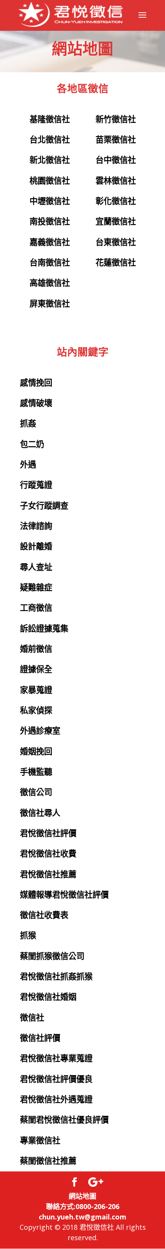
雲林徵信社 (116, 181)
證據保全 (36, 669)
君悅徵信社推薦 (48, 874)
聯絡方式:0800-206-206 (82, 1206)
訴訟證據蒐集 (44, 628)
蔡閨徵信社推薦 (48, 1161)
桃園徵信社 (50, 181)
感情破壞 (36, 403)
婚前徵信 (36, 649)
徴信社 (32, 1017)
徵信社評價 (40, 1038)
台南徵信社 (50, 262)
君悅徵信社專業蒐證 (56, 1058)
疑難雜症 (36, 587)
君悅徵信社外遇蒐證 (56, 1099)
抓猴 (28, 935)
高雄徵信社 (50, 283)
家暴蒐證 (36, 690)
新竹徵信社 (116, 119)
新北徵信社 (50, 160)
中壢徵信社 (50, 201)
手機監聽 (36, 772)
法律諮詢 (36, 526)
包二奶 (32, 444)
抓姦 (28, 423)
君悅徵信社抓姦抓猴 (56, 976)
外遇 (28, 464)
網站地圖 (82, 1196)
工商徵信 (36, 608)
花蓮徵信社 (116, 262)
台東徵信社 (116, 242)
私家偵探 (36, 710)
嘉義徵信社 (50, 242)
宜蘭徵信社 (116, 221)
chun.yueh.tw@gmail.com (82, 1216)
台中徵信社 (116, 160)
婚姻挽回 (36, 751)
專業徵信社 (40, 1140)
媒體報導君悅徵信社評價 (64, 894)
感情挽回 (36, 383)
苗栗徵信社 (116, 139)
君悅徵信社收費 (48, 853)
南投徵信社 (50, 221)
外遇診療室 (40, 730)
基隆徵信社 (50, 119)
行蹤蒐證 (36, 485)
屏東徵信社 (50, 303)
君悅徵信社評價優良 (56, 1079)
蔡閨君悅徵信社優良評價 (64, 1120)
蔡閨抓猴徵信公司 (52, 956)
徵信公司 (36, 792)
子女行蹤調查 (44, 505)
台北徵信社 (50, 139)
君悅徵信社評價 (48, 833)
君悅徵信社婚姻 (48, 997)
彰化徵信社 (116, 201)
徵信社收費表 (44, 915)
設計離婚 (36, 546)
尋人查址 (36, 567)
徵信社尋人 (40, 813)
